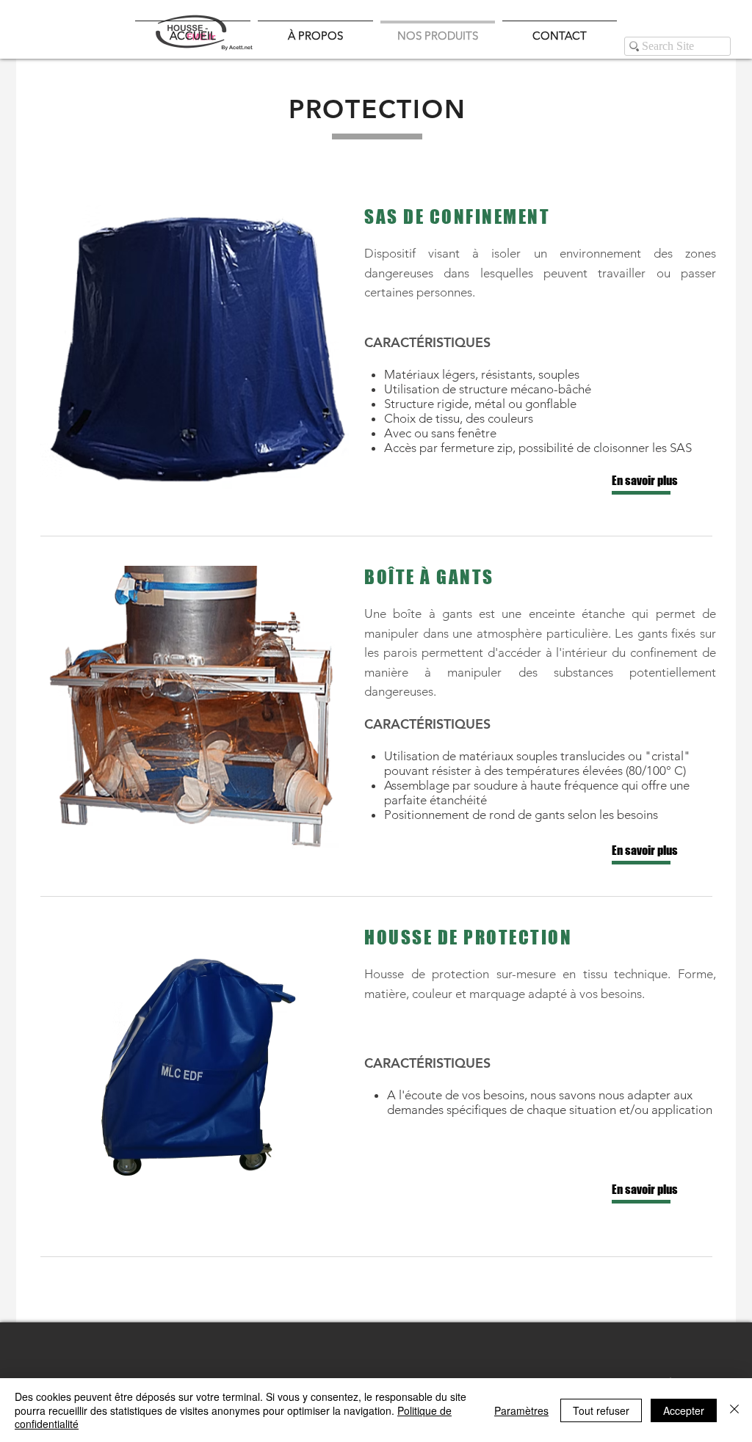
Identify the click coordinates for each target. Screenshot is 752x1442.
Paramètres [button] (521, 1410)
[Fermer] (734, 1410)
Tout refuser (601, 1410)
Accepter (683, 1410)
